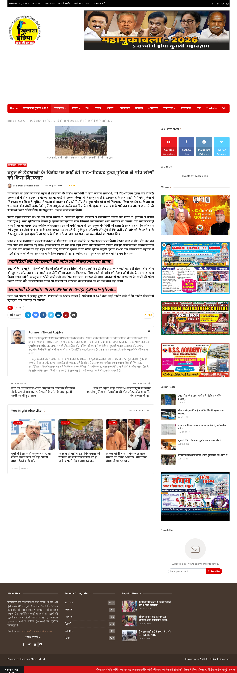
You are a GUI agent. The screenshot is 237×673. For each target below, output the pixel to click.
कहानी (139, 108)
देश (87, 108)
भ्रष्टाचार (153, 108)
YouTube (211, 108)
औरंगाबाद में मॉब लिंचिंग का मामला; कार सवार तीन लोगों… (153, 618)
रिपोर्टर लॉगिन (100, 3)
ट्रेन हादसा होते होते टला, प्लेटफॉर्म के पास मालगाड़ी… (155, 633)
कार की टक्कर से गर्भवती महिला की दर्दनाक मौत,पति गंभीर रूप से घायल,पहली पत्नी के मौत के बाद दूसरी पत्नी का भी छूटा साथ (43, 391)
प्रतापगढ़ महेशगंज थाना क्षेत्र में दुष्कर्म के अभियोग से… (203, 455)
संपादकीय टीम (64, 3)
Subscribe (214, 571)
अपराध (110, 108)
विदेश (98, 108)
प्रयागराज (22, 165)
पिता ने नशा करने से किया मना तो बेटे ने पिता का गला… (155, 604)
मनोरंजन (186, 108)
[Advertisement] (118, 76)
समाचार (168, 108)
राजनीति (125, 108)
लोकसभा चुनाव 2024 (35, 108)
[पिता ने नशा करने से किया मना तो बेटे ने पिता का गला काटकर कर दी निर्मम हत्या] (129, 606)
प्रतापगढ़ (69, 616)
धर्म (199, 108)
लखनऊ (69, 609)
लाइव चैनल (49, 3)
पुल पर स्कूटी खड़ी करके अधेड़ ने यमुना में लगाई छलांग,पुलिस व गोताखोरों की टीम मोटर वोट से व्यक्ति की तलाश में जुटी (118, 391)
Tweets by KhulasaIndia (195, 176)
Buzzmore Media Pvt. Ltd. (32, 659)
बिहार (67, 638)
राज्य (75, 108)
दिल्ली (68, 624)
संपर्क (88, 3)
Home (14, 108)
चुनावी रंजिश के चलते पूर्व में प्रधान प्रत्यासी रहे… (200, 440)
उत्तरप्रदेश (59, 108)
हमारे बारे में (78, 3)
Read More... (33, 636)
